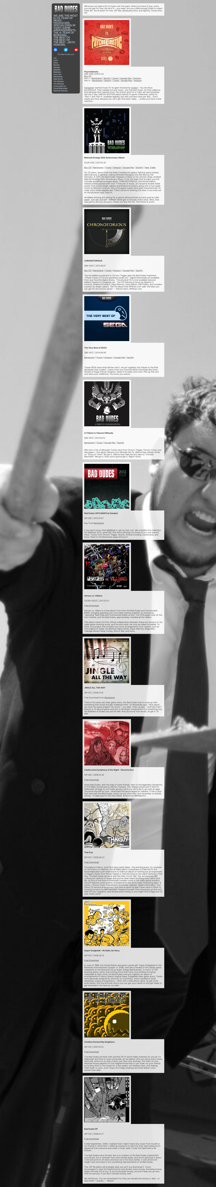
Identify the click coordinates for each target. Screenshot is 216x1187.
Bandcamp (97, 78)
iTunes (115, 78)
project (134, 88)
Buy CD (87, 76)
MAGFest (111, 530)
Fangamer (89, 88)
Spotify (107, 78)
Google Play (126, 78)
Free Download (91, 605)
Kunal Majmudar (60, 88)
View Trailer (150, 167)
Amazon (137, 78)
